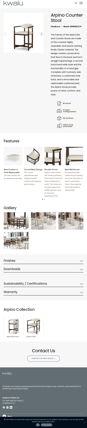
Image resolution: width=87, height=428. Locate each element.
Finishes (9, 260)
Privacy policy (46, 425)
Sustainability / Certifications (25, 283)
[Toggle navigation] (81, 3)
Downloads (12, 269)
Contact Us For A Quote (42, 358)
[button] (75, 2)
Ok (38, 425)
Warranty (11, 292)
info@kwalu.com (9, 403)
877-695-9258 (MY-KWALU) (13, 401)
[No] (84, 422)
